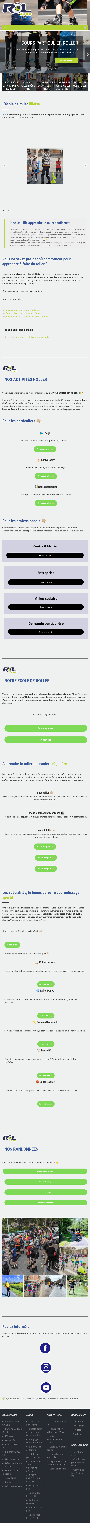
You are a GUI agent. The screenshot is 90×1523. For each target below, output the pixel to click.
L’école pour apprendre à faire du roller (34, 1432)
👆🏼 (46, 868)
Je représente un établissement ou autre (28, 336)
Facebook (78, 1421)
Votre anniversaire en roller (55, 1439)
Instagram (78, 1425)
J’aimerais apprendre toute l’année (24, 312)
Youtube (77, 1433)
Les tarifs (10, 1440)
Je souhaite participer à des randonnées (27, 316)
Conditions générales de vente (78, 1462)
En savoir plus (66, 60)
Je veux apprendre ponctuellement (24, 309)
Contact (9, 1481)
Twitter (77, 1429)
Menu (6, 27)
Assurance (10, 1477)
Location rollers (58, 1468)
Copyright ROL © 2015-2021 (77, 1472)
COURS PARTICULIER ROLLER (33, 1478)
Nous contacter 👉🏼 (45, 632)
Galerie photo (12, 1458)
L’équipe (9, 1436)
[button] (85, 165)
